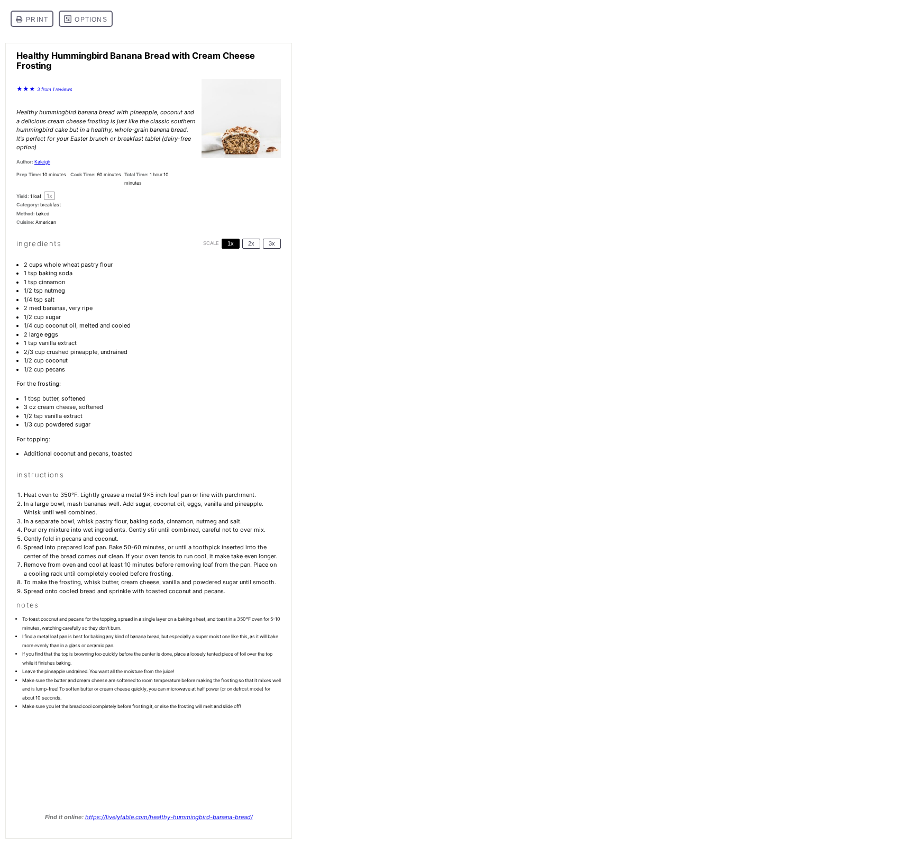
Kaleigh (42, 162)
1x (230, 243)
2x (251, 243)
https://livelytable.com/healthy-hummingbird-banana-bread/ (169, 817)
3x (272, 243)
